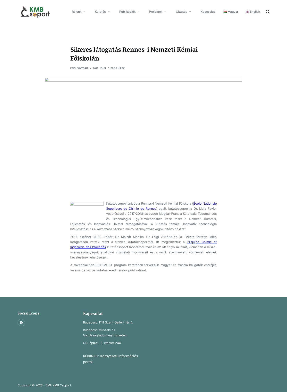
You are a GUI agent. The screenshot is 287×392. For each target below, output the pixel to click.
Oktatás (181, 11)
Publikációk (127, 11)
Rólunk (76, 11)
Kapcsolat (208, 11)
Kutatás (100, 11)
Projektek (155, 11)
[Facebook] (21, 322)
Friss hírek (118, 68)
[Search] (267, 11)
